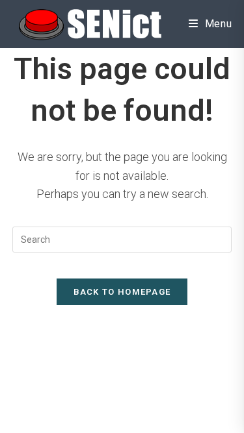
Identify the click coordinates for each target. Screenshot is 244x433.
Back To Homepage (122, 292)
